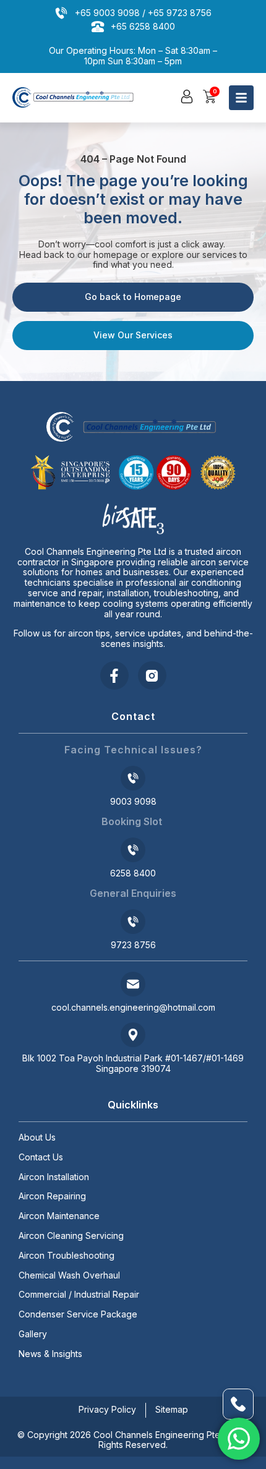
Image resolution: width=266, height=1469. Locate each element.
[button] (187, 96)
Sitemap (171, 1409)
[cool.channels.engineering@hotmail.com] (133, 984)
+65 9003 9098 (107, 12)
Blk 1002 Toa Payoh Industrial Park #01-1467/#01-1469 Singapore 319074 (133, 1063)
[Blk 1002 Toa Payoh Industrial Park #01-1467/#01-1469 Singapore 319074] (133, 1034)
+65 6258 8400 (143, 26)
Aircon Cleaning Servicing (71, 1236)
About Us (37, 1137)
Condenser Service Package (78, 1314)
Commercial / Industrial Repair (79, 1295)
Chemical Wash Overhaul (69, 1275)
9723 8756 (133, 945)
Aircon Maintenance (59, 1216)
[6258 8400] (133, 849)
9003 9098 (133, 801)
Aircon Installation (54, 1177)
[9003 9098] (133, 778)
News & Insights (50, 1354)
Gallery (33, 1334)
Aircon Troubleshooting (66, 1256)
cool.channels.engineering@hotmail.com (133, 1007)
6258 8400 (133, 873)
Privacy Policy (107, 1409)
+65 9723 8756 (180, 12)
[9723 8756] (133, 921)
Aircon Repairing (52, 1196)
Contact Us (41, 1157)
